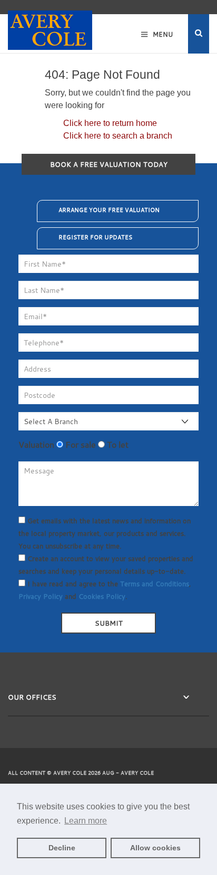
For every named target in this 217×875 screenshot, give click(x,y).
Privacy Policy (40, 596)
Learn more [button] (85, 820)
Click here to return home (110, 123)
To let (117, 444)
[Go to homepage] (50, 25)
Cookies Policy (101, 596)
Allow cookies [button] (155, 848)
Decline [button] (61, 848)
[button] (198, 34)
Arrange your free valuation (109, 210)
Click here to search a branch (117, 135)
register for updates (95, 237)
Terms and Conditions (154, 583)
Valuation (36, 444)
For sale (79, 444)
